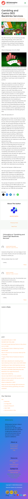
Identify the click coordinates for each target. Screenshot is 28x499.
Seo (2, 399)
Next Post (14, 226)
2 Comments (5, 18)
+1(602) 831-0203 (14, 472)
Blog (14, 462)
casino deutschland (11, 246)
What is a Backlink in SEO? (8, 382)
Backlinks (6, 401)
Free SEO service (14, 464)
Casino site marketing (7, 373)
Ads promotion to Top (10, 410)
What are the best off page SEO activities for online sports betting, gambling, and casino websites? (13, 386)
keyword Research (9, 405)
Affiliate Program (14, 460)
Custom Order (14, 466)
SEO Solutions (12, 18)
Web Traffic (7, 408)
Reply (25, 264)
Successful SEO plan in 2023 (9, 339)
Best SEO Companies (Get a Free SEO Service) (13, 367)
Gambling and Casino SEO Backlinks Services (13, 365)
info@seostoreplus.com (14, 470)
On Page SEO (7, 403)
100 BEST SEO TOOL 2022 (8, 342)
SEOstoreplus (11, 2)
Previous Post (14, 222)
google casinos (9, 272)
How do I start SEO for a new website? (11, 375)
